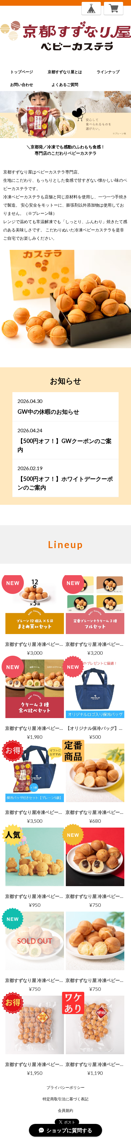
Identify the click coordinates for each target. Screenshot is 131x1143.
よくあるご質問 (65, 84)
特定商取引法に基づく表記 (65, 1099)
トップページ (21, 71)
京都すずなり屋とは (65, 71)
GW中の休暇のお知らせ (48, 411)
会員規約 (65, 1110)
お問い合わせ (21, 84)
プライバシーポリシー (65, 1087)
